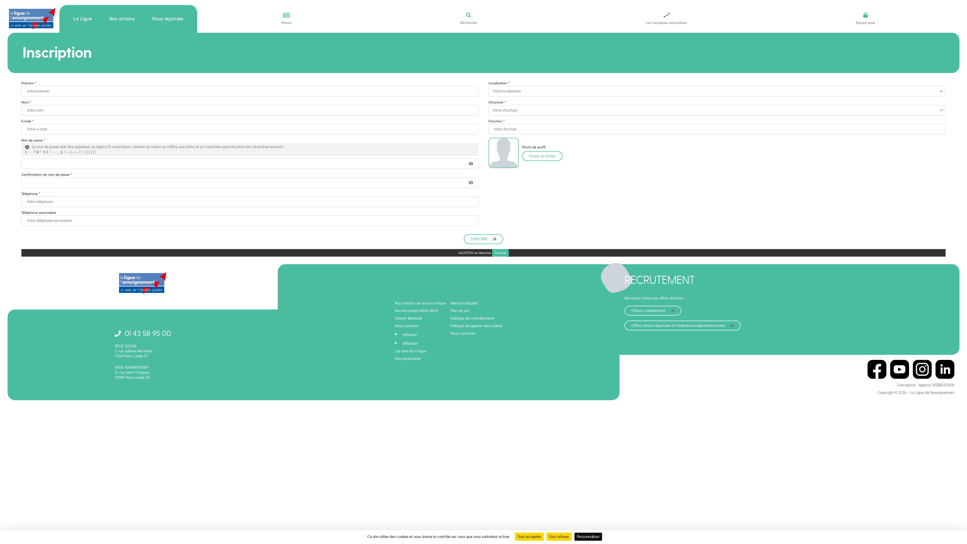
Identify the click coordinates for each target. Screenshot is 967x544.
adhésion (409, 334)
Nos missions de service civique (420, 303)
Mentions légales (464, 303)
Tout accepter (529, 536)
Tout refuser (559, 536)
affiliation (410, 343)
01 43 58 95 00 (148, 333)
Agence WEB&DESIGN (936, 385)
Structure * (497, 102)
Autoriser (500, 253)
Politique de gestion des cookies (476, 326)
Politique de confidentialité (472, 318)
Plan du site (460, 311)
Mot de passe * (33, 140)
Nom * (26, 102)
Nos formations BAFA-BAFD (416, 311)
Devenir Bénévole (408, 318)
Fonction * (497, 121)
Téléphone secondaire (38, 213)
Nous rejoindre (167, 19)
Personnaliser (588, 536)
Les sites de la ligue (410, 351)
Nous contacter (463, 333)
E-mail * (27, 121)
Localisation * (499, 83)
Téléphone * (31, 194)
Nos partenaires (408, 358)
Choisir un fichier (542, 156)
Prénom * (29, 83)
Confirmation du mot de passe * (46, 175)
